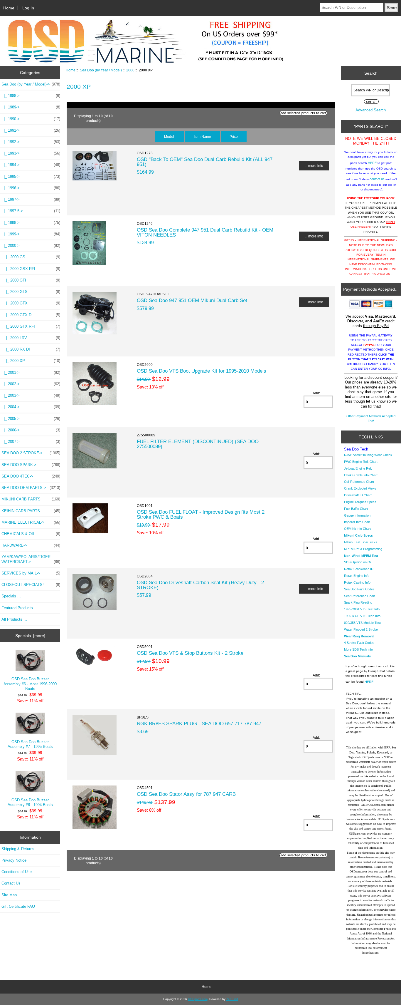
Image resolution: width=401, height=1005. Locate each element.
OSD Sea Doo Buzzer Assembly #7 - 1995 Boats (30, 744)
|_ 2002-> (30, 384)
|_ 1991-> (30, 130)
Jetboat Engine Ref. (358, 468)
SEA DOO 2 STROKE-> (30, 453)
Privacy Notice (13, 860)
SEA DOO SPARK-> (30, 465)
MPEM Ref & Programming (363, 549)
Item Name (202, 136)
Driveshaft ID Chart (358, 495)
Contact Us (11, 883)
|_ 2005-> (30, 418)
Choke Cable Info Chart (361, 475)
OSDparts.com (198, 999)
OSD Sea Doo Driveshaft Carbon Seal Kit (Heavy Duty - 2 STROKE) (200, 584)
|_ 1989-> (30, 107)
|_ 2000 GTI (30, 280)
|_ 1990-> (30, 119)
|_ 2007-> (30, 441)
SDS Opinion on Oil (357, 562)
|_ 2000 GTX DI (30, 315)
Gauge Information (357, 515)
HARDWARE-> (30, 545)
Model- (169, 136)
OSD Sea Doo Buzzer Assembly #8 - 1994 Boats (30, 802)
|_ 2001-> (30, 372)
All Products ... (14, 619)
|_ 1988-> (30, 95)
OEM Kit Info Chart (357, 528)
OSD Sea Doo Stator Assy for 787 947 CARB (186, 794)
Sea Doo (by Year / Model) (101, 70)
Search (371, 73)
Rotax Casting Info (357, 582)
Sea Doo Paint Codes (359, 589)
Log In (28, 8)
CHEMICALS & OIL (30, 534)
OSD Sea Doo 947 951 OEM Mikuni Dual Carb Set (192, 300)
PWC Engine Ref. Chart (361, 461)
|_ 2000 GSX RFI (30, 269)
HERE (372, 163)
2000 (130, 70)
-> (30, 84)
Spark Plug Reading (358, 602)
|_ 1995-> (30, 176)
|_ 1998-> (30, 222)
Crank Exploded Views (360, 488)
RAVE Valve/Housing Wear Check (368, 455)
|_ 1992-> (30, 142)
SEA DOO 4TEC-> (30, 476)
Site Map (9, 895)
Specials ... (11, 596)
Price (234, 136)
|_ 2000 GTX (30, 303)
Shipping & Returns (17, 849)
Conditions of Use (16, 872)
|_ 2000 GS (30, 257)
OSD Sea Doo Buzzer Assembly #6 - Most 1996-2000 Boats (30, 684)
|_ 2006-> (30, 430)
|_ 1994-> (30, 165)
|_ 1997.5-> (30, 211)
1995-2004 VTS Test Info (362, 609)
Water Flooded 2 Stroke (361, 629)
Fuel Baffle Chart (356, 508)
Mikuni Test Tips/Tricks (360, 542)
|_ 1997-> (30, 199)
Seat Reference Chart (359, 596)
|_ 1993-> (30, 153)
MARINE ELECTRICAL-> (30, 522)
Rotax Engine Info (356, 575)
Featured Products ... (19, 608)
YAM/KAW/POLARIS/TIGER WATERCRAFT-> (30, 559)
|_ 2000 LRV (30, 338)
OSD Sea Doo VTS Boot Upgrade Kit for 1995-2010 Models (201, 371)
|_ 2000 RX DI (30, 349)
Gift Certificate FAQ (18, 906)
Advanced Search (370, 110)
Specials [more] (30, 635)
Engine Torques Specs (360, 502)
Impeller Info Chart (357, 522)
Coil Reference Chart (359, 481)
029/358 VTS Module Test (362, 622)
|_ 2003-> (30, 395)
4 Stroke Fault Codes (359, 642)
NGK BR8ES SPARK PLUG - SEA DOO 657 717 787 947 (199, 723)
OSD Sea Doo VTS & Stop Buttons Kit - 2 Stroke (190, 653)
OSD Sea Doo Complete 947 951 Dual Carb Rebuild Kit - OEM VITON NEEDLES (205, 232)
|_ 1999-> (30, 234)
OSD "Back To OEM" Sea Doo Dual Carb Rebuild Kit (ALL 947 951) (204, 161)
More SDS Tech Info (358, 649)
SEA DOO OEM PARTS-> (30, 487)
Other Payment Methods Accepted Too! (370, 418)
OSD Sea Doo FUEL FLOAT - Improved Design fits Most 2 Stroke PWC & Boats (200, 514)
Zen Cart (232, 999)
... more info (314, 166)
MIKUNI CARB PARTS (30, 499)
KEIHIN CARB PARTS (30, 511)
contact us (377, 179)
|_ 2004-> (30, 407)
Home (8, 8)
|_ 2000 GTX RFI (30, 326)
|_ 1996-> (30, 188)
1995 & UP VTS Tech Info (362, 616)
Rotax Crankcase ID (358, 569)
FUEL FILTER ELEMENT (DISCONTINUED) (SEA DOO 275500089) (198, 443)
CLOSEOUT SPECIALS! (30, 584)
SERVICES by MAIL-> (30, 573)
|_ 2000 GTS (30, 291)
